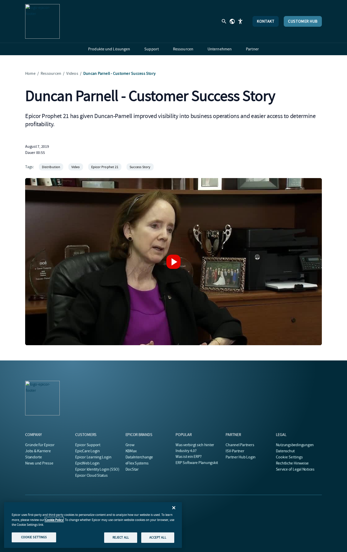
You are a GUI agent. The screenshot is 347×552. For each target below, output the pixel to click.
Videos (72, 73)
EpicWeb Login (87, 463)
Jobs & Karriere (38, 451)
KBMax (131, 451)
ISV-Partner (235, 451)
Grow (129, 444)
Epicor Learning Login (93, 457)
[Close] (173, 507)
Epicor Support (87, 444)
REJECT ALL (121, 537)
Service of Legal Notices (295, 469)
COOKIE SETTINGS (34, 537)
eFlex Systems (137, 463)
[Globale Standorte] (232, 21)
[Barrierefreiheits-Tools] (240, 21)
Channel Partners (240, 444)
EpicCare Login (87, 451)
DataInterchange (139, 457)
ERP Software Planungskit (197, 462)
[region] (93, 525)
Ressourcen (51, 73)
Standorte (33, 457)
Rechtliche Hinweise (292, 463)
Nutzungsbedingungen (295, 444)
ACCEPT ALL (157, 537)
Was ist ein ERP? (189, 456)
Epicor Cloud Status (91, 475)
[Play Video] (173, 262)
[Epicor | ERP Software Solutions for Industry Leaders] (42, 21)
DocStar (132, 469)
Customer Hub (303, 21)
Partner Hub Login (241, 457)
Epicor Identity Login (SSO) (97, 469)
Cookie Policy (54, 519)
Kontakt (265, 21)
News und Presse (39, 463)
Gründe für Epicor (40, 444)
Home (30, 73)
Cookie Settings (289, 457)
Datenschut (285, 451)
